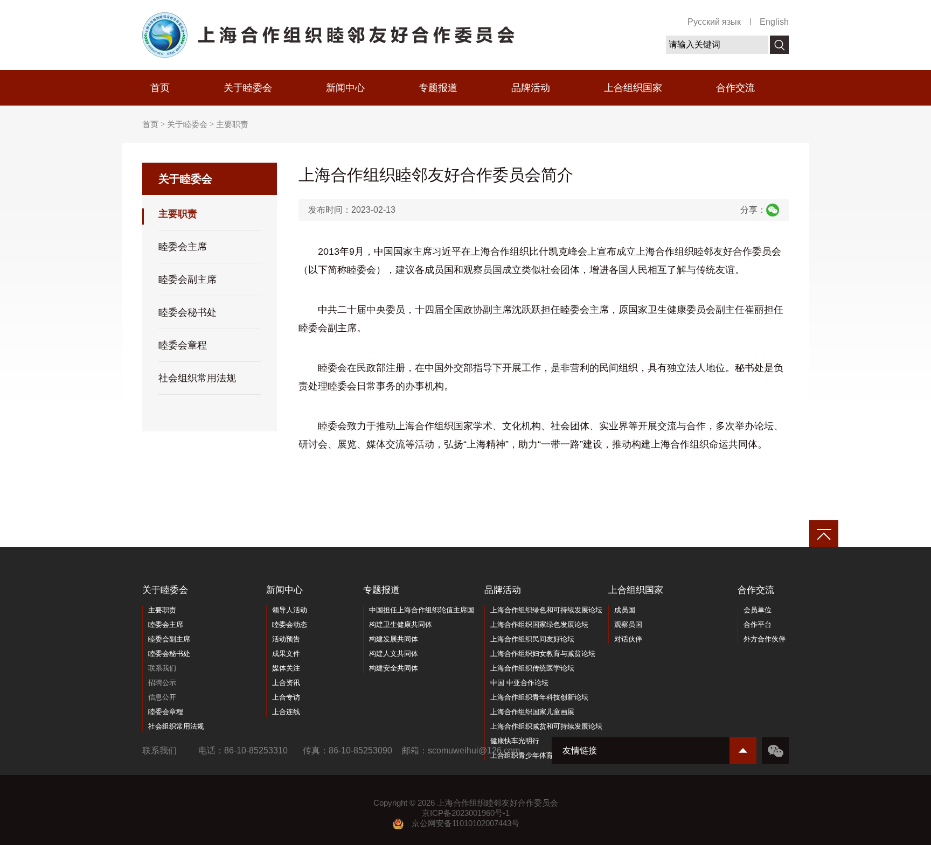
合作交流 (735, 87)
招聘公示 (162, 683)
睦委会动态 (289, 624)
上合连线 (286, 712)
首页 (160, 87)
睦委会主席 (182, 246)
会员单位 (758, 610)
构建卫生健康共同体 (400, 624)
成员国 (624, 610)
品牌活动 (530, 87)
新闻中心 (345, 87)
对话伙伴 (628, 639)
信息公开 (162, 697)
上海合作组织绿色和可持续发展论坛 (546, 610)
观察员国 (628, 624)
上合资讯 (286, 683)
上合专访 (286, 697)
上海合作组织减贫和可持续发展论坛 (546, 726)
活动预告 (286, 639)
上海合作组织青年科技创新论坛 (539, 697)
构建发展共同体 (393, 639)
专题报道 (438, 87)
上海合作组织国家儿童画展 (532, 712)
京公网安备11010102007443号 (465, 823)
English (774, 21)
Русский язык (714, 21)
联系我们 (162, 668)
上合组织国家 (633, 87)
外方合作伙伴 (765, 639)
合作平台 (758, 624)
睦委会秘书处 (187, 312)
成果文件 (286, 654)
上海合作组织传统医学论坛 (532, 668)
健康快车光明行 (514, 741)
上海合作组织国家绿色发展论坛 (539, 624)
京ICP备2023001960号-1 (466, 813)
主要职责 (232, 124)
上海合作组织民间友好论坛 (532, 639)
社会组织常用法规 (197, 378)
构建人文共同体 (393, 654)
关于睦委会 (248, 87)
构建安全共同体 (393, 668)
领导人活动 (289, 610)
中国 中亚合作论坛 (519, 683)
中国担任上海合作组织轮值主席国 (421, 610)
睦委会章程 (182, 345)
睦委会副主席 (187, 279)
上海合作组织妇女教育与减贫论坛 (542, 654)
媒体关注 (286, 668)
